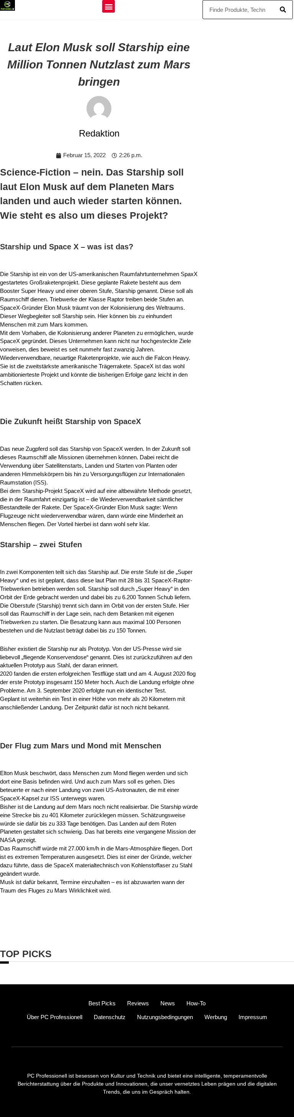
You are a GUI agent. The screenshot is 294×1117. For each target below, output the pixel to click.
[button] (108, 6)
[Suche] (282, 9)
